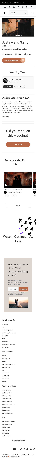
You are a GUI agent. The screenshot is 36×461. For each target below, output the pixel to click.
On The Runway (6, 436)
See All (18, 205)
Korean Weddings (7, 399)
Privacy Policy (19, 294)
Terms (10, 294)
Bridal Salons (5, 379)
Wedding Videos (6, 390)
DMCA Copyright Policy (8, 344)
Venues (4, 361)
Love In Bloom (5, 433)
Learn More (20, 87)
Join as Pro (18, 144)
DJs (3, 370)
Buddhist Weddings (7, 413)
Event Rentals (5, 376)
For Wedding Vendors (8, 330)
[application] (18, 27)
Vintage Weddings (7, 396)
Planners (4, 381)
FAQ (3, 327)
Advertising (5, 336)
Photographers (6, 367)
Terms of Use (5, 347)
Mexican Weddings (7, 401)
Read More (5, 117)
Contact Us (8, 87)
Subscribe (23, 289)
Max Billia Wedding (20, 49)
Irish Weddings (6, 407)
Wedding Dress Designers (9, 364)
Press (3, 338)
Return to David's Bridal (13, 3)
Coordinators (5, 373)
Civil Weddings (6, 410)
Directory (4, 355)
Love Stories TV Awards (8, 421)
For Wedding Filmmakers (8, 333)
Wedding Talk (5, 430)
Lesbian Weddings (7, 393)
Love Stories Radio (7, 424)
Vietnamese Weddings (8, 404)
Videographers (6, 358)
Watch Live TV (6, 427)
